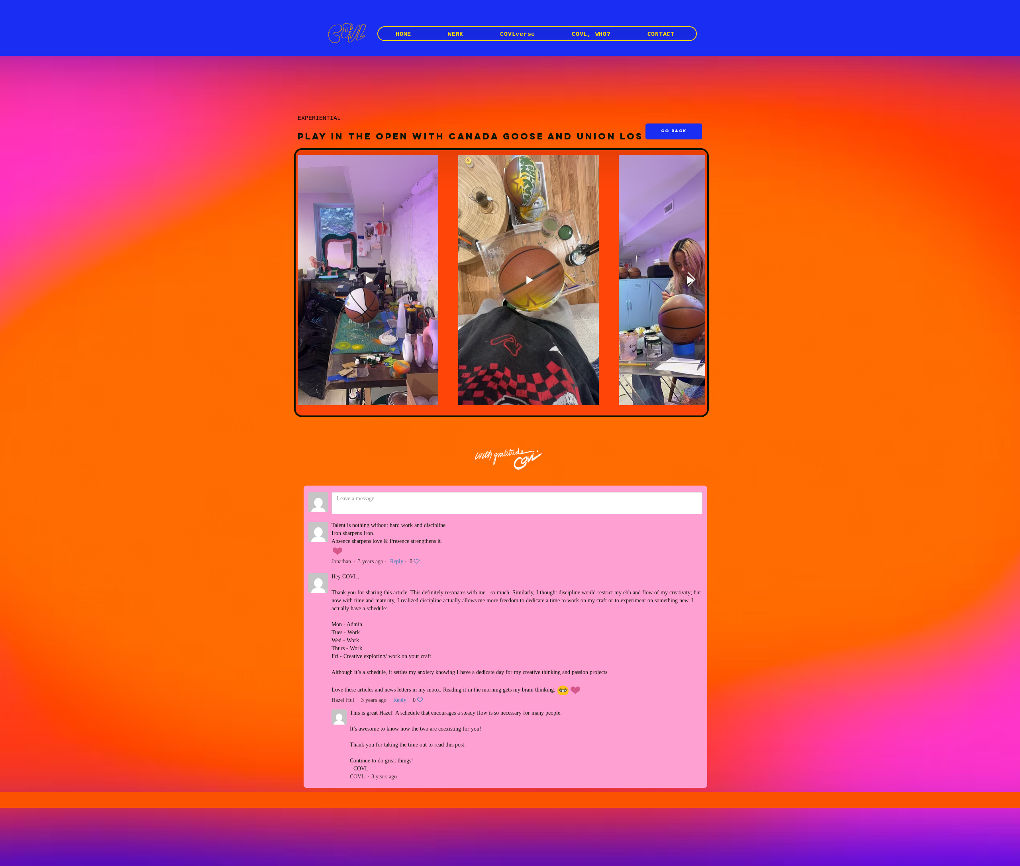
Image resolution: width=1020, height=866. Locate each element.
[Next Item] (691, 280)
